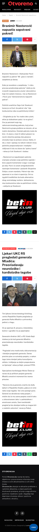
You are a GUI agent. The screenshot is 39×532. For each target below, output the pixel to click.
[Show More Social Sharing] (35, 39)
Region (27, 9)
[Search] (36, 3)
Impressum (19, 520)
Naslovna (6, 9)
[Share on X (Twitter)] (17, 39)
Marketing (30, 520)
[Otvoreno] (20, 3)
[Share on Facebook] (7, 39)
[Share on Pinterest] (27, 39)
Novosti (17, 9)
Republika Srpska (9, 248)
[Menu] (3, 3)
